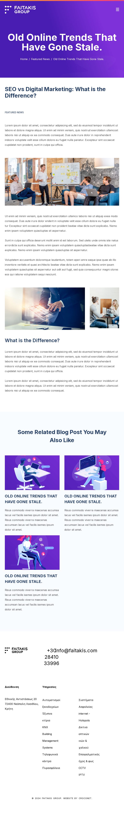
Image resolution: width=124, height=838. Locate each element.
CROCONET (85, 798)
